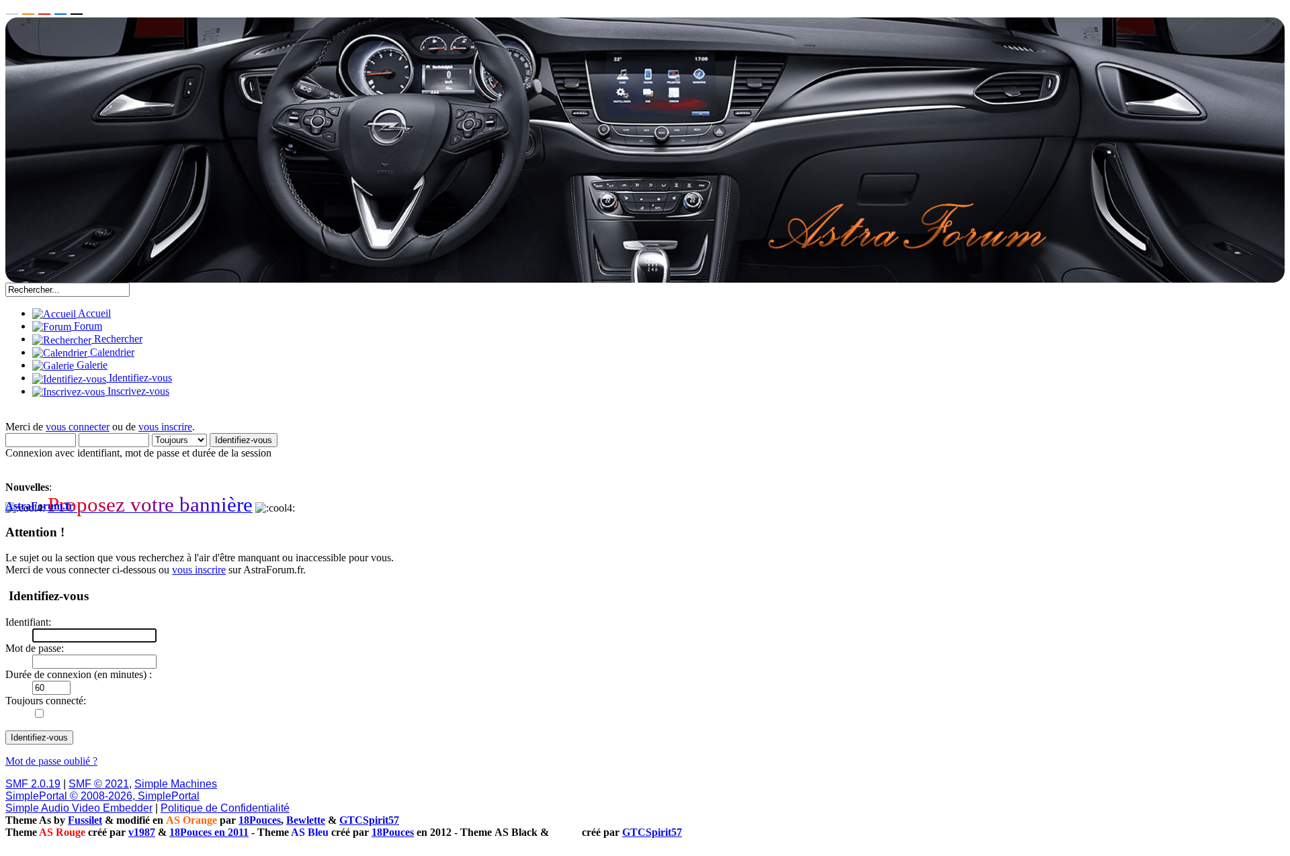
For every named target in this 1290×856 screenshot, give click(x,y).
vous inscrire (165, 426)
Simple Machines (175, 784)
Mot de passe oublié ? (51, 761)
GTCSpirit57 (369, 820)
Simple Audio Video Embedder (79, 808)
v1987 (141, 832)
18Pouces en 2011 (209, 832)
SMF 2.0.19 (32, 784)
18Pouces (260, 820)
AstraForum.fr (39, 506)
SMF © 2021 (99, 784)
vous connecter (78, 426)
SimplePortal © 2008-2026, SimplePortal (102, 796)
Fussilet (85, 820)
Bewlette (305, 820)
